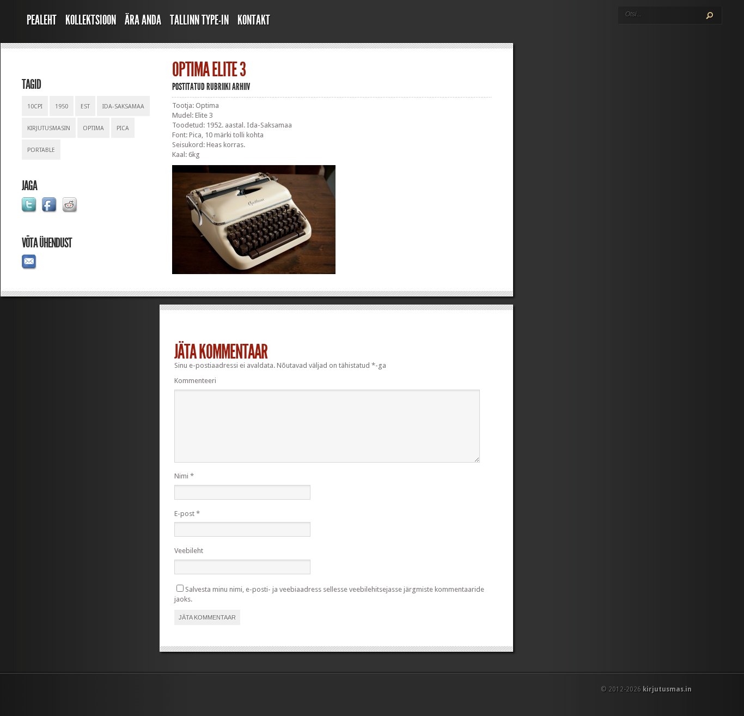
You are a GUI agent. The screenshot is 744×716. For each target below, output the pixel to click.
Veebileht (188, 551)
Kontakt (253, 20)
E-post (187, 513)
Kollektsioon (90, 20)
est (85, 106)
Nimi (184, 476)
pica (123, 128)
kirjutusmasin (48, 128)
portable (41, 150)
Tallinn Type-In (199, 20)
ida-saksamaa (123, 106)
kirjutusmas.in (667, 689)
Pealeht (42, 20)
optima (93, 128)
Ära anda (143, 20)
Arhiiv (241, 87)
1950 (61, 106)
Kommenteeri (195, 381)
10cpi (34, 106)
